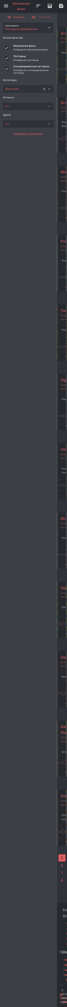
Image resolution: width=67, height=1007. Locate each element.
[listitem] (28, 48)
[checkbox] (6, 48)
